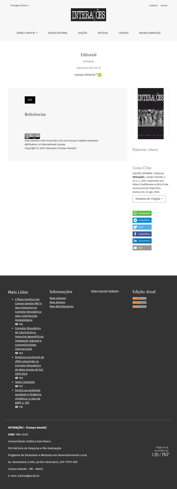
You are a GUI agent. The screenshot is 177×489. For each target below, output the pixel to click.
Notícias (103, 33)
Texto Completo (25, 382)
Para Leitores (58, 298)
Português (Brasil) (21, 5)
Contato (124, 33)
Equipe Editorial (58, 33)
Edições (82, 33)
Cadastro (153, 5)
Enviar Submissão (150, 33)
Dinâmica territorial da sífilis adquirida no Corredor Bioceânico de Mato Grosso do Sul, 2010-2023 (29, 365)
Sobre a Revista (26, 33)
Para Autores (57, 302)
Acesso (164, 5)
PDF (30, 99)
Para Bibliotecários (61, 306)
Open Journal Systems (105, 291)
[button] (142, 213)
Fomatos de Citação (148, 198)
